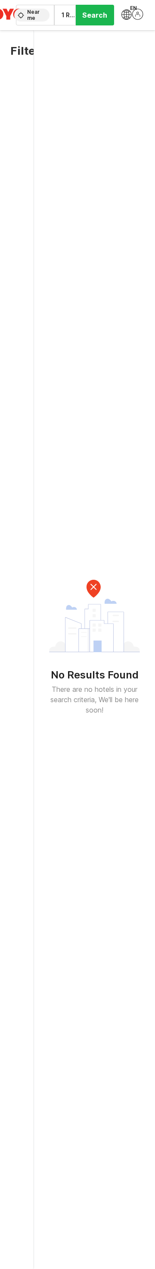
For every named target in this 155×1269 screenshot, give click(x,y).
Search (94, 15)
